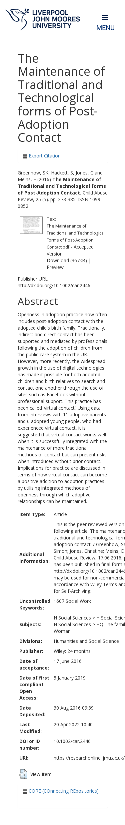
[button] (23, 774)
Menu (105, 28)
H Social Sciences (72, 617)
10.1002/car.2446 (72, 741)
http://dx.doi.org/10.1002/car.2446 (54, 285)
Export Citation (44, 155)
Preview (55, 267)
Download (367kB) (67, 260)
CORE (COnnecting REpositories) (63, 791)
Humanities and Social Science (86, 641)
